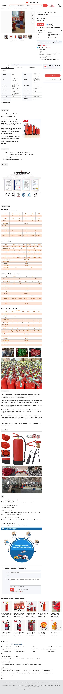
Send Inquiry (40, 24)
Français (22, 685)
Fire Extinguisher (21, 8)
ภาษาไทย (58, 685)
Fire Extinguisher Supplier (47, 670)
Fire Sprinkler (34, 651)
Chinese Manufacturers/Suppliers (20, 682)
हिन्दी (55, 685)
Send (12, 589)
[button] (38, 67)
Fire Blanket (34, 646)
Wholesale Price (37, 682)
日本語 (52, 685)
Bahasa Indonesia (36, 686)
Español (13, 685)
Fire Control (15, 8)
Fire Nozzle (18, 649)
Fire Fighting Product (27, 670)
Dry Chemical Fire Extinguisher (30, 8)
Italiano (32, 685)
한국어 (48, 685)
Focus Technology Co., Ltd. (23, 689)
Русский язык (27, 685)
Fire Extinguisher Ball (20, 651)
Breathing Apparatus (51, 651)
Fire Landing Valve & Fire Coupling (38, 649)
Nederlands (41, 685)
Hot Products (5, 682)
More (2, 678)
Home (2, 8)
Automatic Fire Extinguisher (21, 664)
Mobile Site (29, 683)
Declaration (44, 689)
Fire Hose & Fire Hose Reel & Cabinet (53, 646)
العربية (45, 685)
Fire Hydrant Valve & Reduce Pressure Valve (9, 649)
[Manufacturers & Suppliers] (31, 2)
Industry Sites (43, 682)
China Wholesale (30, 682)
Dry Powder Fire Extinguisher (6, 646)
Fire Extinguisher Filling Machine (53, 649)
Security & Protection (8, 8)
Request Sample (57, 27)
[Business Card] (60, 70)
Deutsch (36, 685)
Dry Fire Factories (36, 670)
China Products (11, 682)
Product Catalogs (18, 644)
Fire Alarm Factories (6, 670)
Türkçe (25, 686)
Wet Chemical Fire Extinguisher (35, 664)
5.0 (49, 67)
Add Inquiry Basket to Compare (18, 40)
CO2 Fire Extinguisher (20, 646)
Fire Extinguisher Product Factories (9, 673)
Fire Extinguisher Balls (47, 673)
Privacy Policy (49, 689)
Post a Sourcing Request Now (16, 591)
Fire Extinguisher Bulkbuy (7, 676)
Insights (34, 683)
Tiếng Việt (29, 686)
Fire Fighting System (16, 670)
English (10, 685)
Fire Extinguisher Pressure (35, 673)
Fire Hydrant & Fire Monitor (6, 651)
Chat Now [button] (50, 24)
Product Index (56, 682)
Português (18, 685)
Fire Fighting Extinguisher (23, 673)
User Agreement (38, 689)
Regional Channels (50, 682)
